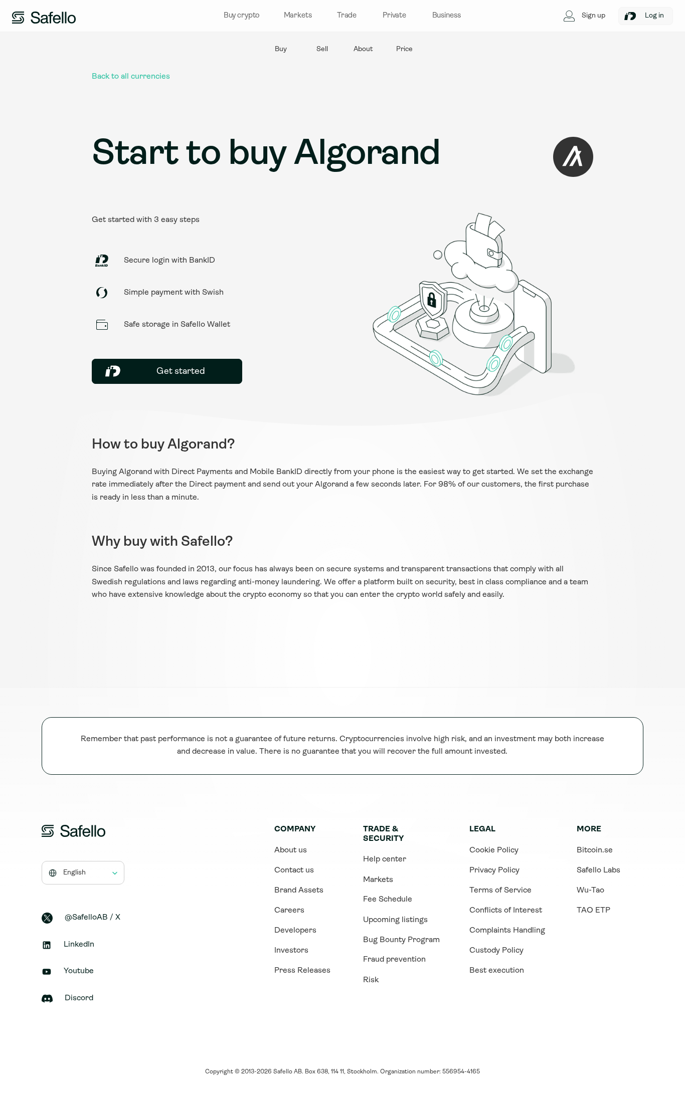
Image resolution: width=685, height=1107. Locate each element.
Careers (289, 911)
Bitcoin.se (595, 850)
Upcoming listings (395, 920)
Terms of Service (500, 891)
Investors (291, 951)
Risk (371, 980)
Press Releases (302, 971)
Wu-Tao (590, 891)
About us (290, 850)
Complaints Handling (507, 931)
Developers (295, 931)
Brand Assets (298, 891)
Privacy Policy (494, 870)
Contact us (294, 870)
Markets (378, 880)
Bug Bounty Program (401, 940)
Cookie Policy (494, 850)
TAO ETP (593, 911)
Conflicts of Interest (505, 911)
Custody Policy (496, 951)
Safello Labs (598, 870)
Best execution (496, 971)
